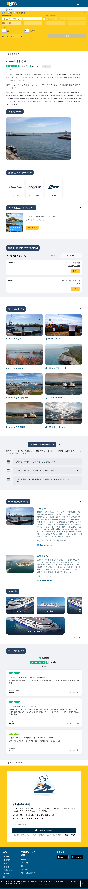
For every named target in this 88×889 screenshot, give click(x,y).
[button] (71, 255)
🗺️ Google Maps (44, 545)
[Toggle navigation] (78, 4)
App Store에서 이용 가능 (63, 857)
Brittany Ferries (74, 266)
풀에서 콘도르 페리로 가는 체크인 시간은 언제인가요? (35, 462)
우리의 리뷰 (7, 870)
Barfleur (50, 611)
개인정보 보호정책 (69, 835)
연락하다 (24, 862)
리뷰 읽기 (47, 66)
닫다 (82, 883)
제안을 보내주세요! (45, 830)
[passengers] (74, 638)
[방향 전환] (44, 19)
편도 (11, 13)
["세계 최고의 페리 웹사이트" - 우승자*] (12, 3)
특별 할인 (7, 873)
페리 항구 (7, 866)
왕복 (5, 13)
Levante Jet (20, 611)
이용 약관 (24, 869)
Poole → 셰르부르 (73, 263)
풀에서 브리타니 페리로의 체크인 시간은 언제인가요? (35, 470)
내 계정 (24, 859)
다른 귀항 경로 (20, 13)
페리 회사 (7, 860)
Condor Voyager (35, 631)
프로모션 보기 (32, 228)
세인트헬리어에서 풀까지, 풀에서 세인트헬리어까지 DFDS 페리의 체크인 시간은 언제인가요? (45, 480)
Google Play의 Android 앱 (77, 857)
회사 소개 (24, 866)
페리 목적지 (7, 856)
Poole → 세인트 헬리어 (71, 280)
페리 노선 (7, 863)
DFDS (78, 283)
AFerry (6, 852)
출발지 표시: (54, 255)
